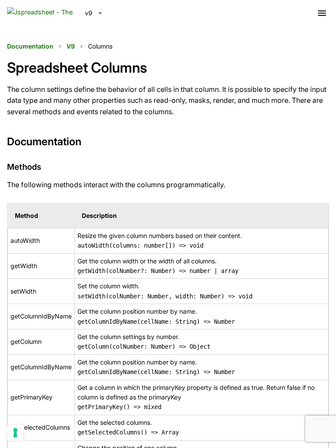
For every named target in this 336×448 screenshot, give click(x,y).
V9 (70, 46)
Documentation (30, 46)
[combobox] (94, 13)
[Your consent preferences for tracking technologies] (15, 432)
